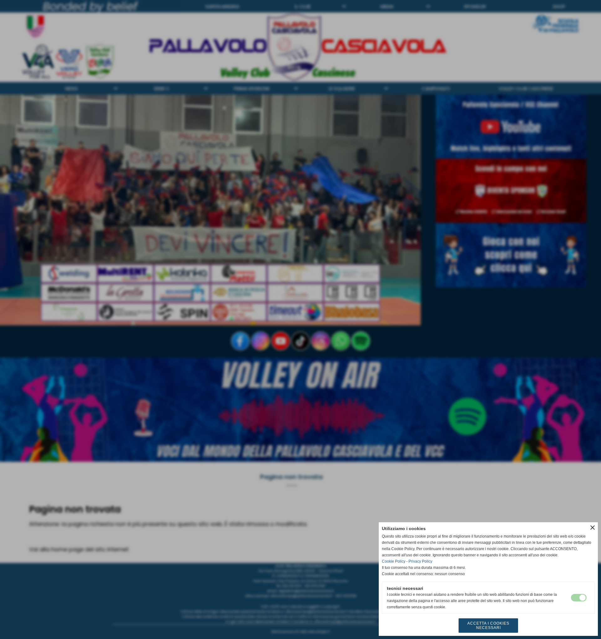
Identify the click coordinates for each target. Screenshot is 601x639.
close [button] (592, 527)
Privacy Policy (420, 561)
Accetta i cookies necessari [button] (488, 625)
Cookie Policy (393, 561)
